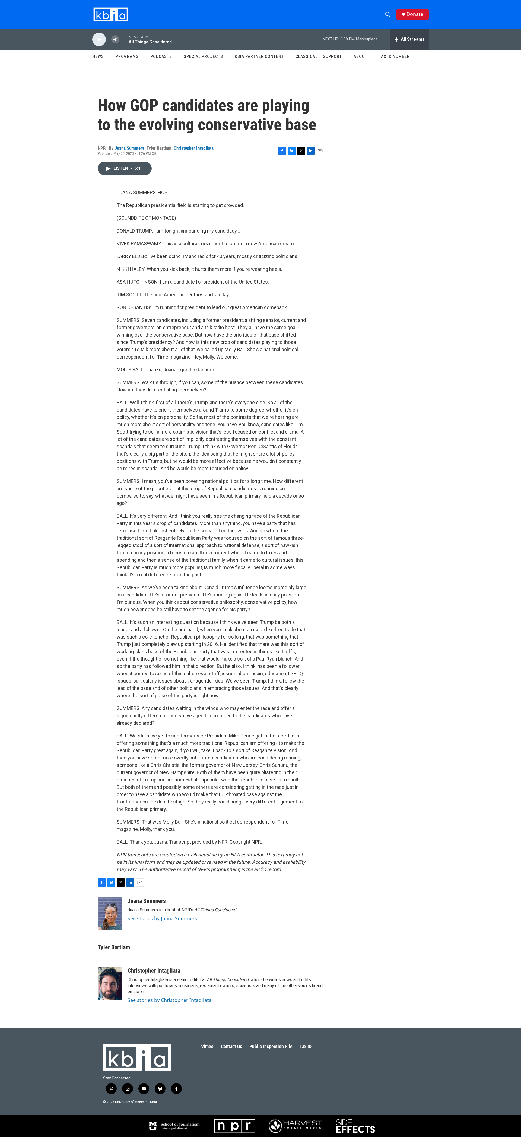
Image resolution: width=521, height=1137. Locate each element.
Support (332, 56)
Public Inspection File (271, 1046)
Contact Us (231, 1046)
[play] (99, 39)
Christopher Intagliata (194, 148)
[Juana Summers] (110, 913)
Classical (306, 56)
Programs (127, 56)
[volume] (115, 39)
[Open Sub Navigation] (108, 56)
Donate (414, 14)
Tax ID (306, 1046)
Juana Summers (129, 148)
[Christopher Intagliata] (110, 983)
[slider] (124, 39)
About (360, 56)
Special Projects (203, 56)
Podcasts (161, 56)
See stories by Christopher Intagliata (170, 1000)
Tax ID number (394, 56)
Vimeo (207, 1046)
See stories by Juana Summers (162, 918)
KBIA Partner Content (259, 56)
